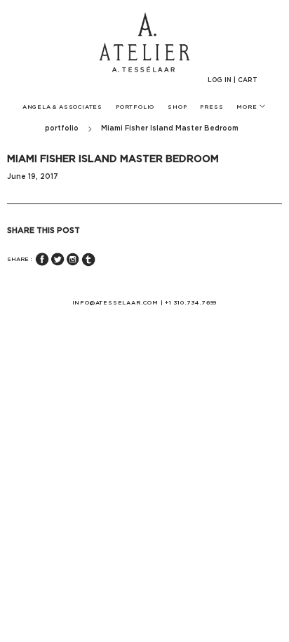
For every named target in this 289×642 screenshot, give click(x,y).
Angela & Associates (62, 107)
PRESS (211, 107)
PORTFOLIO (135, 107)
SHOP (177, 107)
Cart (247, 80)
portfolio (62, 128)
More (247, 107)
